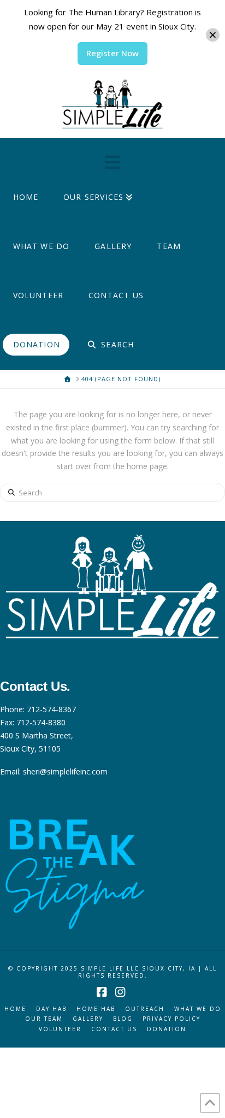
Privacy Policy (171, 1018)
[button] (112, 162)
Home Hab (95, 1009)
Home (15, 1009)
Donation (166, 1029)
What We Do (197, 1009)
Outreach (144, 1009)
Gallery (88, 1018)
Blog (123, 1018)
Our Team (44, 1018)
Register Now (112, 53)
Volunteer (60, 1029)
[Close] (213, 35)
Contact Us (114, 1029)
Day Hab (51, 1009)
